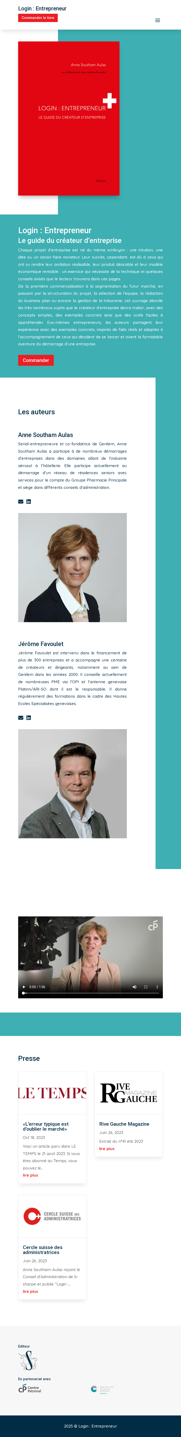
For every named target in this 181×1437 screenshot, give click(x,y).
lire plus (30, 1175)
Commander (36, 360)
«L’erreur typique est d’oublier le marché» (46, 1126)
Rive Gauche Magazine (124, 1124)
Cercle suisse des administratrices (42, 1250)
